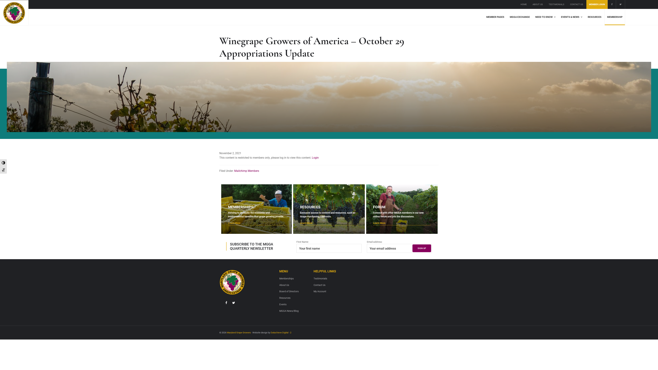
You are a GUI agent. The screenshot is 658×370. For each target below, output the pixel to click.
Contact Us (319, 285)
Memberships (286, 278)
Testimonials (320, 278)
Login (315, 157)
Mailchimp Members (246, 170)
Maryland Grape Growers (239, 332)
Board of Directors (289, 291)
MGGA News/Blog (289, 310)
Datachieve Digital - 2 (281, 332)
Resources (284, 297)
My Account (320, 291)
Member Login (597, 4)
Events (283, 304)
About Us (284, 285)
